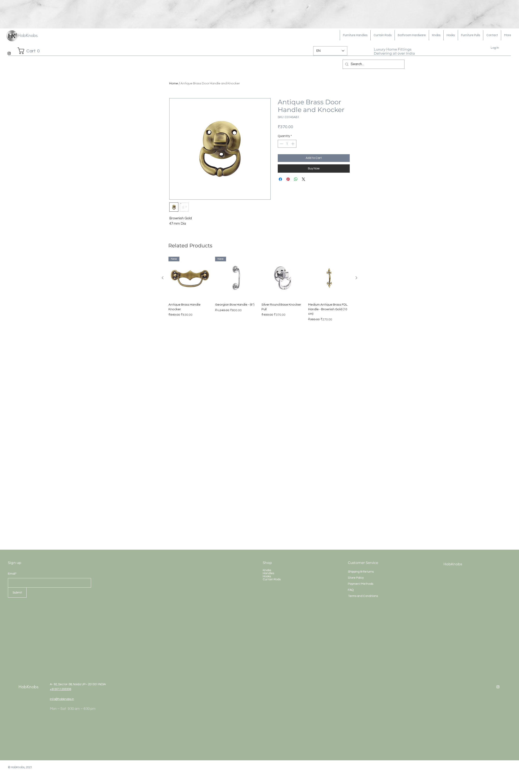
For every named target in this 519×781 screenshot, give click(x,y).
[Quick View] (283, 278)
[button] (30, 50)
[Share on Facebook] (280, 179)
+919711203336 (60, 689)
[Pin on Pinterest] (288, 179)
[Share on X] (303, 179)
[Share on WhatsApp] (295, 179)
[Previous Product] (162, 277)
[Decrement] (281, 144)
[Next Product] (356, 277)
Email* (12, 573)
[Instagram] (9, 53)
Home (173, 83)
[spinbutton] (287, 144)
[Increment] (293, 144)
